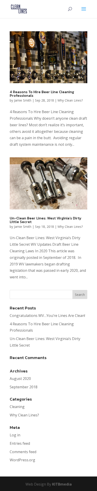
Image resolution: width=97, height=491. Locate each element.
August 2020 (20, 378)
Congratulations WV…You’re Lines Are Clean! (47, 315)
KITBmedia (62, 484)
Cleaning (17, 406)
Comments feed (23, 451)
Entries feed (20, 443)
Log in (15, 435)
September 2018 (23, 386)
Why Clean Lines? (70, 100)
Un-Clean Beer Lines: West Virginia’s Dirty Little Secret (45, 219)
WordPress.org (22, 459)
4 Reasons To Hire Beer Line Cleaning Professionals (42, 93)
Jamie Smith (22, 100)
